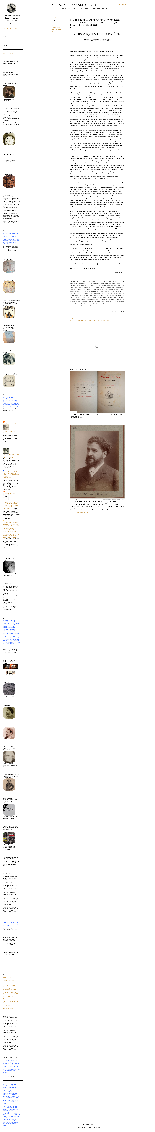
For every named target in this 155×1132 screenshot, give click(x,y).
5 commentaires (78, 419)
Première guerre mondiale (59, 32)
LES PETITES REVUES (9, 423)
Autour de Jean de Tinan (10, 980)
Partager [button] (54, 17)
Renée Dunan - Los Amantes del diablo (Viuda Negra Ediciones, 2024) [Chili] (11, 536)
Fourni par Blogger (90, 1124)
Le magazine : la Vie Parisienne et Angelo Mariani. (11, 478)
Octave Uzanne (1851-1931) (77, 5)
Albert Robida (7, 977)
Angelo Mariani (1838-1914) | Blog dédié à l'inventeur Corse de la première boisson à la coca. (11, 474)
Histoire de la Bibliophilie (10, 447)
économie (54, 25)
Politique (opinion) (57, 29)
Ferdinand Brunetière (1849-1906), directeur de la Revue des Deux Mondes (11, 456)
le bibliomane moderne (9, 493)
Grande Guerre (56, 27)
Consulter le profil (11, 28)
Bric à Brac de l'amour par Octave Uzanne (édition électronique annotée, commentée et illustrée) (10, 987)
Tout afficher (7, 549)
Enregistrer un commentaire (81, 512)
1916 (53, 23)
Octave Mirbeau (7, 1005)
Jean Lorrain (6, 999)
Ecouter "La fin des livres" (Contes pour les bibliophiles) (11, 993)
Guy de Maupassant (8, 996)
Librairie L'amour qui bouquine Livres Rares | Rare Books (11, 18)
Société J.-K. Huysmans (9, 1008)
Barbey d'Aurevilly (8, 983)
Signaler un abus (8, 53)
